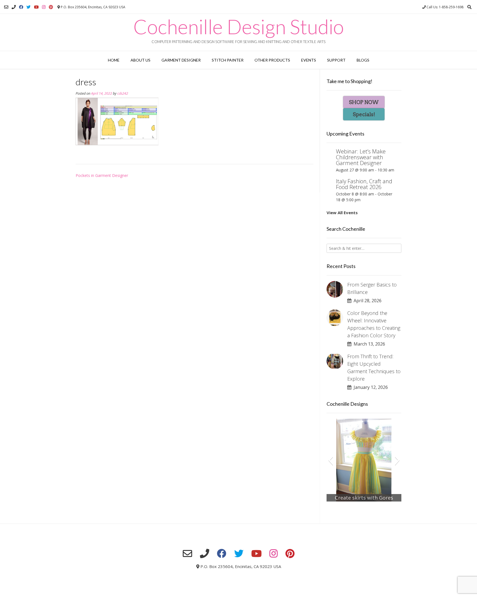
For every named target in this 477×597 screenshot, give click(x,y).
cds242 (122, 93)
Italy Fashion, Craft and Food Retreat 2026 (364, 184)
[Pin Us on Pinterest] (51, 7)
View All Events (342, 212)
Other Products (272, 60)
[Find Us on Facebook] (21, 7)
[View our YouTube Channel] (36, 7)
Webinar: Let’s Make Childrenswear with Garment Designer (361, 157)
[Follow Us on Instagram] (44, 7)
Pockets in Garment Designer (102, 175)
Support (336, 60)
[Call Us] (14, 7)
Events (308, 60)
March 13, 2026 (368, 344)
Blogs (363, 60)
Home (114, 60)
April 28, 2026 (366, 301)
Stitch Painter (227, 60)
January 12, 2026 (369, 387)
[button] (330, 460)
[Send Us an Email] (6, 7)
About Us (140, 60)
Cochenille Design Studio (238, 26)
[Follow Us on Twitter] (28, 7)
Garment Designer (181, 60)
